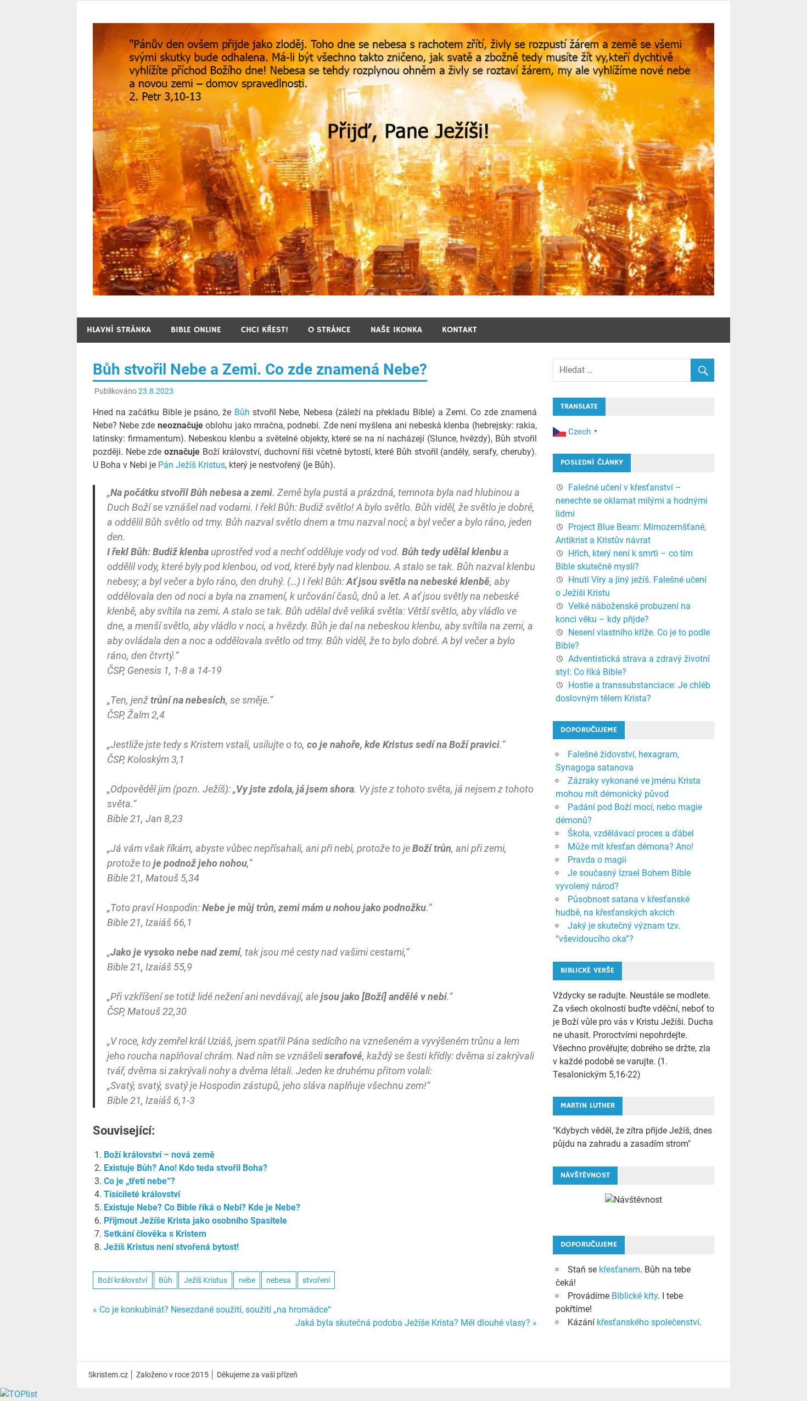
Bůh (242, 412)
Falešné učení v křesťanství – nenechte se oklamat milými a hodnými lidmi (632, 500)
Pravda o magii (597, 860)
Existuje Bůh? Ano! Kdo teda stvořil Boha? (185, 1168)
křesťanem (619, 1269)
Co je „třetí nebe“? (139, 1181)
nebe (247, 1280)
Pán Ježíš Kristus (191, 465)
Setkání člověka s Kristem (155, 1234)
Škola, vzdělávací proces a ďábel (631, 833)
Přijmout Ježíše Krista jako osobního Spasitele (195, 1220)
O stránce (329, 330)
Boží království (122, 1280)
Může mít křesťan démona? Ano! (630, 846)
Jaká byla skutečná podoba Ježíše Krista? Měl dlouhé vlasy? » (416, 1323)
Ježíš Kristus (205, 1280)
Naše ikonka (396, 330)
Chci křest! (264, 330)
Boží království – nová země (159, 1154)
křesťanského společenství (648, 1322)
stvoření (316, 1280)
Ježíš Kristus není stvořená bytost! (171, 1247)
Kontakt (459, 330)
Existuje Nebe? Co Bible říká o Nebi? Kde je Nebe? (202, 1207)
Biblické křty (635, 1296)
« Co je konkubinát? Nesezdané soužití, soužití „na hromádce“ (212, 1309)
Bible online (196, 330)
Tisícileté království (142, 1194)
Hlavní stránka (119, 330)
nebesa (278, 1280)
